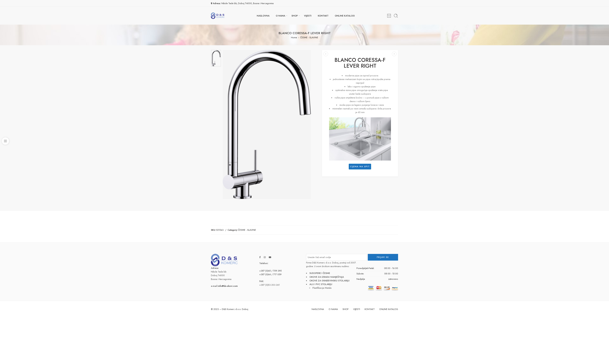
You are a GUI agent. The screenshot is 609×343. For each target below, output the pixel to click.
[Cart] (389, 15)
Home (294, 37)
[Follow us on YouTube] (270, 257)
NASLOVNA (263, 15)
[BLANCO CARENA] (326, 54)
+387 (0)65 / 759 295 (270, 270)
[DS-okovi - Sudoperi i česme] (218, 16)
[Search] (396, 15)
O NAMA (280, 15)
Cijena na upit (360, 166)
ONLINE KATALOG (345, 15)
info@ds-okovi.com (228, 286)
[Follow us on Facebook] (260, 257)
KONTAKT (323, 15)
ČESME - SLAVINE (309, 37)
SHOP (294, 15)
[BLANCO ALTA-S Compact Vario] (394, 54)
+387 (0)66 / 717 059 (270, 274)
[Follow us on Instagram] (265, 257)
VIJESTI (307, 15)
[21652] (216, 58)
